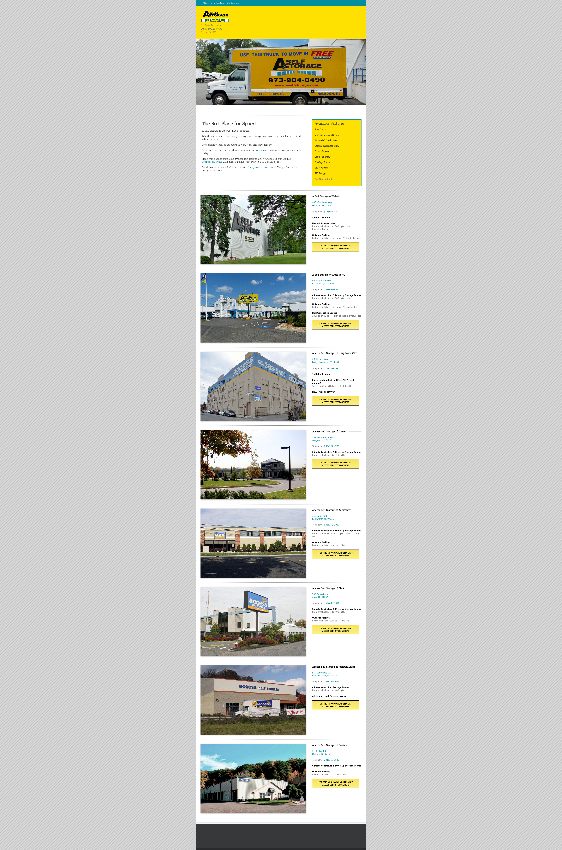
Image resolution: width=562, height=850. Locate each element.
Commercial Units (212, 161)
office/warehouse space (261, 167)
